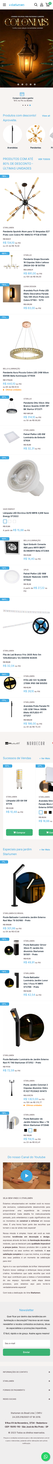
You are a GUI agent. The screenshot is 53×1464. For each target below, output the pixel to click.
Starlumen (8, 227)
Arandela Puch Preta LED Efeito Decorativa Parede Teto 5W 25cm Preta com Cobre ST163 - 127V (36, 295)
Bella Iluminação (11, 369)
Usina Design (30, 286)
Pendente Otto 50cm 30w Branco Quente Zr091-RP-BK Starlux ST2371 (37, 406)
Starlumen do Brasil (13, 913)
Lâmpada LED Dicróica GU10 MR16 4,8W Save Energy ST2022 (26, 514)
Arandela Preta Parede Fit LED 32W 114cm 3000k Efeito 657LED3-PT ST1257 (36, 711)
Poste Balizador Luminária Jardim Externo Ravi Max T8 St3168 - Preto (24, 919)
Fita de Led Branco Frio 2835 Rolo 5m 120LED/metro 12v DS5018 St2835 (22, 656)
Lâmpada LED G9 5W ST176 (16, 802)
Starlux (28, 255)
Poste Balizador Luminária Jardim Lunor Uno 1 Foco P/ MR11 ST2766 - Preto (36, 982)
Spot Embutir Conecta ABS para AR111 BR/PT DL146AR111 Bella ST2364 (36, 547)
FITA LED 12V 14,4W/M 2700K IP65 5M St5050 (35, 681)
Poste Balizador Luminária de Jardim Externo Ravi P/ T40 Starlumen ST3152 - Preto (26, 1061)
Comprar (20, 832)
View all (46, 115)
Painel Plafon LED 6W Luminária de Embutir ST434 (34, 437)
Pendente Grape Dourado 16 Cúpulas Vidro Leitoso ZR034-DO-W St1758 (36, 262)
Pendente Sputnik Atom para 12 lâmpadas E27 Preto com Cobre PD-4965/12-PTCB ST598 (26, 233)
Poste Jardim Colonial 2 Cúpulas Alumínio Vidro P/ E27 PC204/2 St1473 (36, 1087)
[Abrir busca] (36, 4)
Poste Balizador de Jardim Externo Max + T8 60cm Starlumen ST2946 (36, 1121)
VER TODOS (44, 159)
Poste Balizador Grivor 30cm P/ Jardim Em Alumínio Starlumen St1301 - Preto (35, 949)
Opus (26, 570)
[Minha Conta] (41, 4)
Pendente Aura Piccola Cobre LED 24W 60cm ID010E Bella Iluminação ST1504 (26, 374)
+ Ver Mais (44, 758)
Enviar (26, 1352)
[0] (47, 5)
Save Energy (9, 509)
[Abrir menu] (4, 5)
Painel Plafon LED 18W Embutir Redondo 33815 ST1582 (36, 576)
